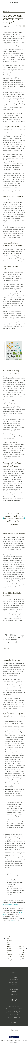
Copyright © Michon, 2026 (14, 1017)
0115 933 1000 (14, 1043)
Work (3, 1040)
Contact (17, 1040)
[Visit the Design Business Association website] (14, 1032)
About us (10, 1040)
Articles (13, 920)
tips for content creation (10, 904)
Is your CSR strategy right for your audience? (21, 953)
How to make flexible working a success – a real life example (9, 948)
